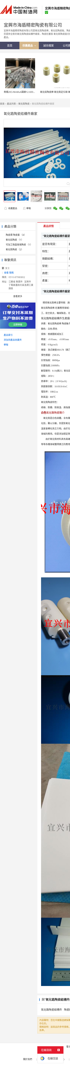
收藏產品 (12, 208)
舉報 (28, 208)
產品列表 (11, 103)
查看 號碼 (9, 272)
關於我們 (27, 1059)
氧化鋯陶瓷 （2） (14, 249)
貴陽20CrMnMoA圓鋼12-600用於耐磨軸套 (25, 92)
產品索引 (8, 335)
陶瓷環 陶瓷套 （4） (16, 234)
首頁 (2, 103)
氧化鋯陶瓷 (23, 103)
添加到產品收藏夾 (13, 339)
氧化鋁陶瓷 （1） (14, 239)
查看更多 (17, 296)
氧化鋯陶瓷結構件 (51, 1009)
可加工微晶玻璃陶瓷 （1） (19, 244)
